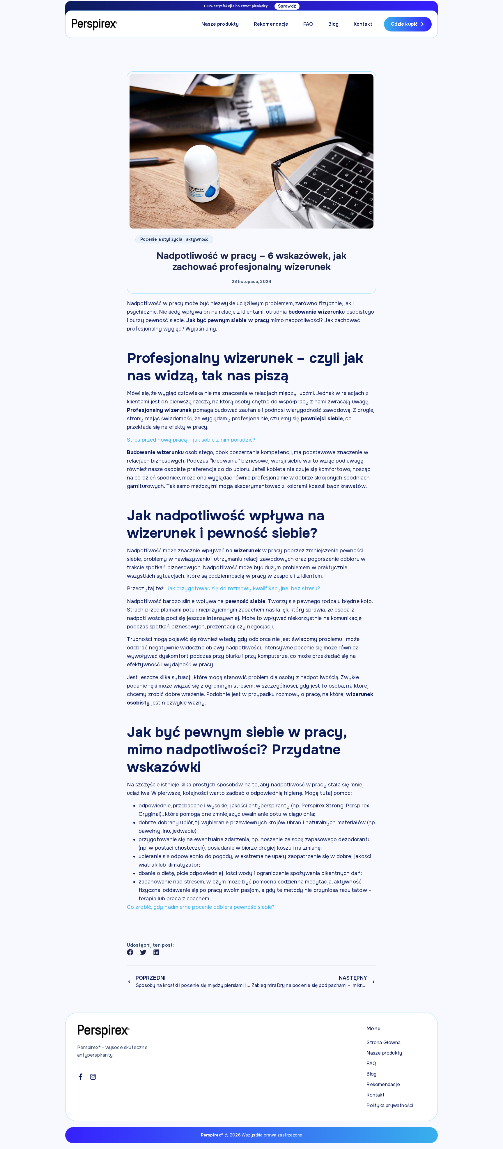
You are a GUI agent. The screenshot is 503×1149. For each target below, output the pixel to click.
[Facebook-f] (80, 1077)
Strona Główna (383, 1042)
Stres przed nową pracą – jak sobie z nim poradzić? (191, 440)
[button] (130, 952)
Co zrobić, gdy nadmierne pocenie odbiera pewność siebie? (201, 907)
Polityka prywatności (389, 1105)
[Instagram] (93, 1077)
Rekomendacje (271, 24)
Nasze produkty (220, 24)
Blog (333, 24)
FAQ (308, 24)
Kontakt (363, 24)
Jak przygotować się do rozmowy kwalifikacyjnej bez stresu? (243, 588)
